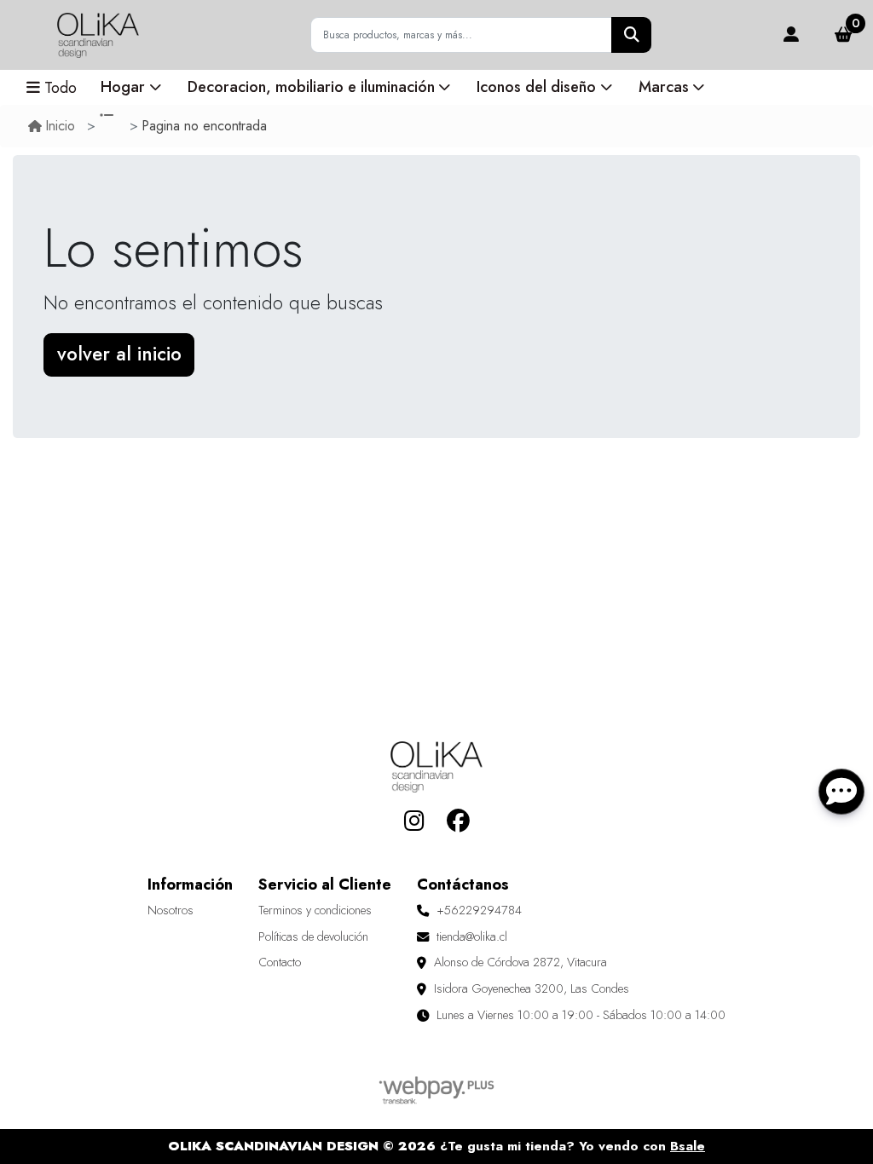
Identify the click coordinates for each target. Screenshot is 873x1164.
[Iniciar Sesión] (791, 35)
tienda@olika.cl (471, 936)
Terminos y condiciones (315, 910)
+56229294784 (479, 910)
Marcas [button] (664, 87)
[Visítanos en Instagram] (415, 821)
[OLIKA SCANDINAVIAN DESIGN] (98, 35)
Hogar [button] (123, 87)
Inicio (60, 125)
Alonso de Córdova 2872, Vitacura (520, 962)
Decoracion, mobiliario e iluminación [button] (311, 87)
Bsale (687, 1146)
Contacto (279, 962)
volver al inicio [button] (119, 353)
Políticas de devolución (313, 936)
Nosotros (170, 910)
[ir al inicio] (436, 766)
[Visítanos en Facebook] (458, 821)
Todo (60, 88)
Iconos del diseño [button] (536, 87)
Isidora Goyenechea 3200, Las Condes (531, 988)
